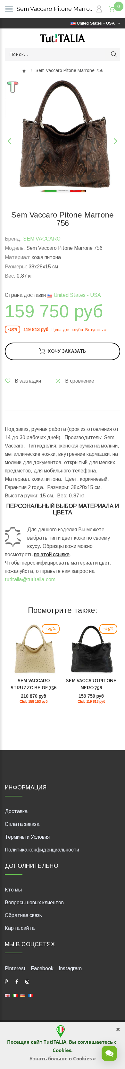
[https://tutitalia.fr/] (30, 995)
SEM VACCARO (42, 239)
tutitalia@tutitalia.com (30, 579)
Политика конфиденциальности (42, 849)
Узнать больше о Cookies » (62, 1058)
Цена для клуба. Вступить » (79, 329)
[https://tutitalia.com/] (7, 995)
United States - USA (76, 295)
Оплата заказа (22, 824)
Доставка (16, 811)
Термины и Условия (27, 837)
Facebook (42, 968)
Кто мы (13, 889)
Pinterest (15, 968)
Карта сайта (20, 928)
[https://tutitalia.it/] (15, 995)
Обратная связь (23, 915)
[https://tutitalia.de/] (22, 995)
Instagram (70, 968)
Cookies (62, 1050)
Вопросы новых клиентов (34, 902)
